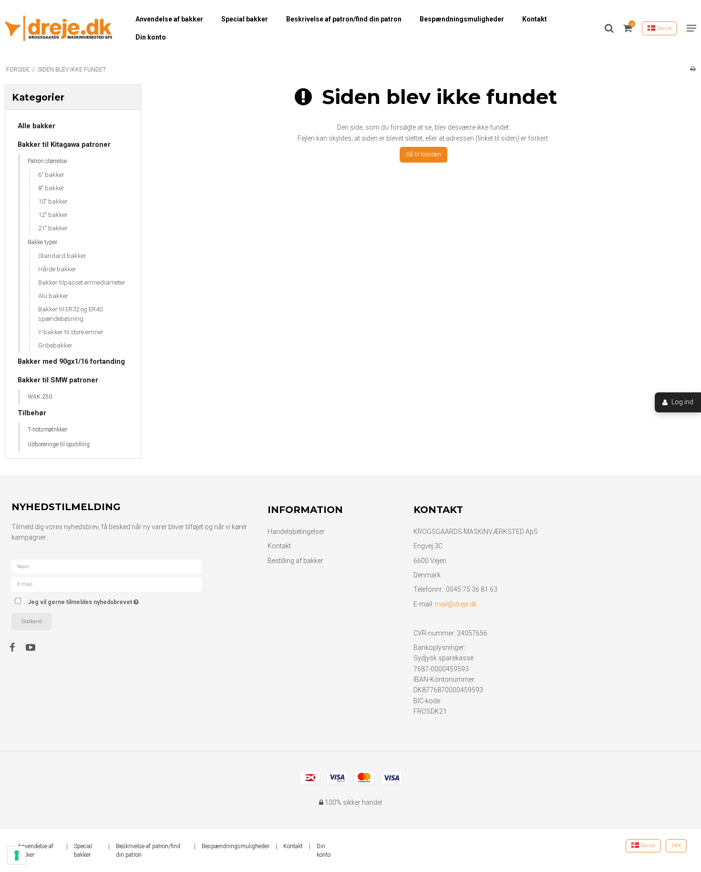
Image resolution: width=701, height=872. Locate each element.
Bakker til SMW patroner (58, 380)
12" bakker (53, 214)
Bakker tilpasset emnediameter (81, 282)
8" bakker (51, 188)
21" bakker (53, 228)
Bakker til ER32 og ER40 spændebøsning (70, 314)
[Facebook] (17, 647)
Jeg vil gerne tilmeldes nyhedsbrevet (119, 600)
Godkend (31, 621)
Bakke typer (42, 242)
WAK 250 (40, 396)
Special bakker (244, 19)
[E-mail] (106, 583)
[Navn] (106, 566)
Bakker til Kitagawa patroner (64, 144)
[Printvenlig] (692, 68)
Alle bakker (36, 126)
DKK (676, 845)
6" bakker (51, 174)
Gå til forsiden (423, 154)
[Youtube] (35, 647)
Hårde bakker (57, 269)
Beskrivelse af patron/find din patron (344, 19)
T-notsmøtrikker (47, 429)
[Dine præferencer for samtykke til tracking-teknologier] (17, 855)
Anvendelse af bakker (169, 19)
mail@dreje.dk (456, 604)
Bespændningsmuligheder (462, 19)
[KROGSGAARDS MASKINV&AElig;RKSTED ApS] (58, 28)
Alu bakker (53, 295)
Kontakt (534, 19)
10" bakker (53, 201)
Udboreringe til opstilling (59, 444)
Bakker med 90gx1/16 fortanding (71, 361)
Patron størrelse (47, 161)
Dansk (663, 28)
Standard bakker (62, 255)
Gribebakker (55, 345)
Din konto (150, 37)
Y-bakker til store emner (70, 332)
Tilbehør (32, 413)
